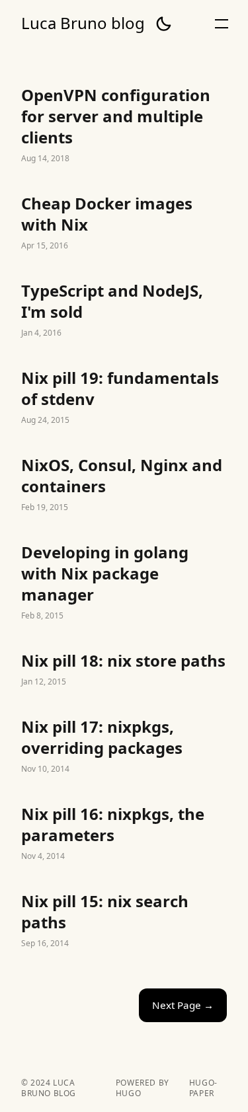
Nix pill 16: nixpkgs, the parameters (124, 833)
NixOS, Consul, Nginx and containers (124, 485)
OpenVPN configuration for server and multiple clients (124, 126)
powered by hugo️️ (142, 1088)
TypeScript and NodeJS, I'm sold (124, 310)
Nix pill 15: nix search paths (124, 921)
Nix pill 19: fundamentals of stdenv (124, 397)
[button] (163, 24)
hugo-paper (203, 1088)
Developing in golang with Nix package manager (124, 583)
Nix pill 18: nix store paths (124, 670)
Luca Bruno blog (83, 23)
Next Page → (183, 1005)
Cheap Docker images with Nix (124, 223)
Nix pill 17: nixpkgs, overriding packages (124, 746)
